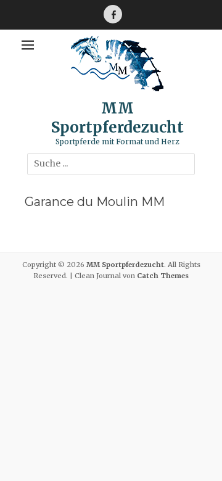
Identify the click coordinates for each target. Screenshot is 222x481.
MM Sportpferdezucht (117, 118)
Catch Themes (163, 275)
